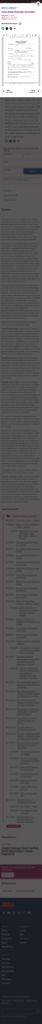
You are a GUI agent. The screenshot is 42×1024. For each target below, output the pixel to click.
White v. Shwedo (9, 8)
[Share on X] (7, 29)
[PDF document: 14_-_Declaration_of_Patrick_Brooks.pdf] (21, 60)
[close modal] (38, 3)
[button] (11, 28)
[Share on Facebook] (3, 29)
